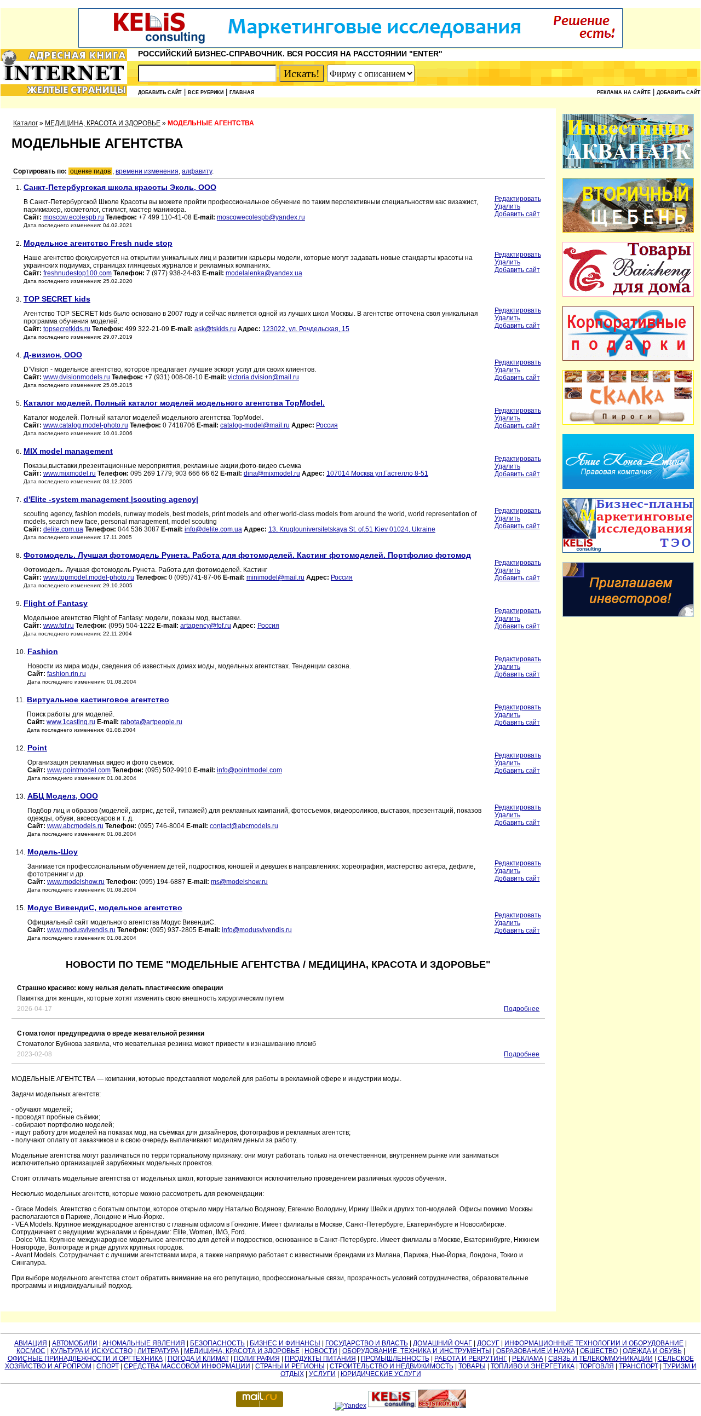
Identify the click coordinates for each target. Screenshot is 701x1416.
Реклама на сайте (624, 92)
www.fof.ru (58, 625)
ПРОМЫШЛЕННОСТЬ (395, 1358)
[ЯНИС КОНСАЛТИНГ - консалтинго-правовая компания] (628, 486)
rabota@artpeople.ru (151, 722)
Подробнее (521, 1009)
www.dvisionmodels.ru (76, 377)
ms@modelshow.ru (239, 882)
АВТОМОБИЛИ (74, 1343)
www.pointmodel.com (79, 770)
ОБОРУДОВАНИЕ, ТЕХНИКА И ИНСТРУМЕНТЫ (416, 1351)
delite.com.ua (63, 529)
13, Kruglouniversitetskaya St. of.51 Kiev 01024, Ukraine (351, 529)
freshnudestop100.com (77, 273)
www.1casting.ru (71, 722)
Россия (327, 425)
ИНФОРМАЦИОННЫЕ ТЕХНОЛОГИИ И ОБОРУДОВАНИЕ (593, 1343)
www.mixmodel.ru (69, 473)
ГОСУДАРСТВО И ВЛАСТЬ (366, 1343)
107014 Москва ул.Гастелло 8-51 (377, 473)
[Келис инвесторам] (628, 615)
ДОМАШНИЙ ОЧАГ (442, 1343)
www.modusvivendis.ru (81, 930)
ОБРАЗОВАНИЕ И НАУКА (535, 1351)
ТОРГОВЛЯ (596, 1366)
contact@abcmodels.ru (244, 826)
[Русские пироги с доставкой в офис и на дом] (628, 422)
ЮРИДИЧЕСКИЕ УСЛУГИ (381, 1374)
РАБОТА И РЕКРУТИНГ (470, 1358)
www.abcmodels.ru (75, 826)
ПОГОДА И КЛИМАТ (198, 1358)
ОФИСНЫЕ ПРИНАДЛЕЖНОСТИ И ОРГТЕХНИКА (85, 1358)
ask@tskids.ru (215, 329)
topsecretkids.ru (66, 329)
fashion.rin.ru (66, 674)
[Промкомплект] (628, 230)
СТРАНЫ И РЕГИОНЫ (290, 1366)
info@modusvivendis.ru (257, 930)
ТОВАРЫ (472, 1366)
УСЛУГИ (322, 1374)
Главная (241, 92)
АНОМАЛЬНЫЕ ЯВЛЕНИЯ (143, 1343)
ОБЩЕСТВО (599, 1351)
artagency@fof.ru (205, 625)
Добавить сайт (160, 92)
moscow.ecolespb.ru (73, 217)
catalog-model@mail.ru (255, 425)
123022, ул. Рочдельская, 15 (305, 329)
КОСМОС (30, 1351)
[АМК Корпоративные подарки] (628, 358)
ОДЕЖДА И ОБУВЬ (652, 1351)
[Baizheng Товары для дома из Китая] (628, 294)
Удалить (507, 206)
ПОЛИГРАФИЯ (257, 1358)
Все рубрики (205, 92)
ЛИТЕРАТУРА (158, 1351)
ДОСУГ (488, 1343)
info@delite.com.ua (213, 529)
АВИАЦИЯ (30, 1343)
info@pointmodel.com (249, 770)
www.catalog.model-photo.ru (85, 425)
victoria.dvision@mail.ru (263, 377)
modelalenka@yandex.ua (264, 273)
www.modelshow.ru (76, 882)
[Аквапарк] (628, 166)
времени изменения (147, 171)
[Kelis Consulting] (350, 45)
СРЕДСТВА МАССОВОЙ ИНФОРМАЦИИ (187, 1366)
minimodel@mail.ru (275, 577)
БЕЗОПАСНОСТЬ (217, 1343)
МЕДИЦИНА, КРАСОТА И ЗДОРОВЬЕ (102, 123)
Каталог (25, 123)
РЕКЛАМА (527, 1358)
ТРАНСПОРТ (638, 1366)
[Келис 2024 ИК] (628, 550)
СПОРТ (107, 1366)
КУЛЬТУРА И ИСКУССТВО (91, 1351)
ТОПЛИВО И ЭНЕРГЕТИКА (532, 1366)
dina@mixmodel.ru (272, 473)
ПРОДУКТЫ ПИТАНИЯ (320, 1358)
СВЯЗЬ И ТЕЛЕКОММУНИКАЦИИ (600, 1358)
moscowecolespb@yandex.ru (261, 217)
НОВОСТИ (320, 1351)
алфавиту (197, 171)
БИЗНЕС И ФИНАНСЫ (285, 1343)
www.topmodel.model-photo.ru (88, 577)
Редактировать (518, 199)
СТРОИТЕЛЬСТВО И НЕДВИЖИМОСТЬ (391, 1366)
